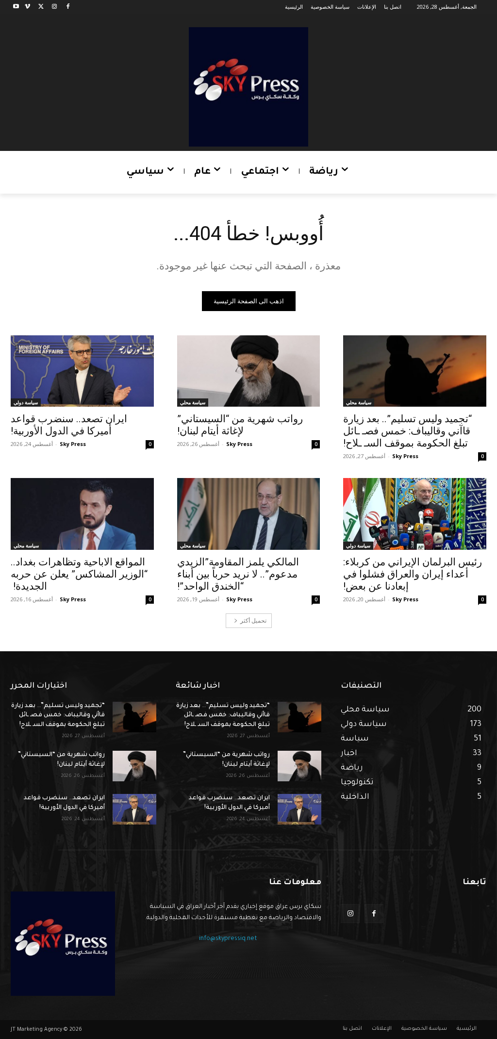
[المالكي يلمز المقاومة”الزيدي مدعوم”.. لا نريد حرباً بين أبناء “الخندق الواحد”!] (248, 513)
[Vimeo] (27, 7)
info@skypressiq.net (228, 939)
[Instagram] (54, 7)
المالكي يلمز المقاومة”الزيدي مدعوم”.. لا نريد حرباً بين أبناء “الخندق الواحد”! (238, 574)
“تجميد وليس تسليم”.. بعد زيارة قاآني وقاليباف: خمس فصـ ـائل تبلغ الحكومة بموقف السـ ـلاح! (407, 431)
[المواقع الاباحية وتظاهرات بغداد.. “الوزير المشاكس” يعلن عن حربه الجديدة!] (82, 513)
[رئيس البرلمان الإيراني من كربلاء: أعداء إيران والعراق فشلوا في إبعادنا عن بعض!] (414, 513)
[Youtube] (16, 7)
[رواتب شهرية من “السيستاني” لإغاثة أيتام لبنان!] (248, 371)
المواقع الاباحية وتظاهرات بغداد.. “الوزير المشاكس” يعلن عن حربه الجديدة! (79, 574)
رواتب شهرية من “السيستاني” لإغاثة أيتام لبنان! (240, 425)
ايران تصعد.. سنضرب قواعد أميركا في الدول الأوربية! (69, 425)
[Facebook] (67, 7)
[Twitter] (41, 7)
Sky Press (405, 456)
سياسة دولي (26, 402)
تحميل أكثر (253, 620)
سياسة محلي (358, 402)
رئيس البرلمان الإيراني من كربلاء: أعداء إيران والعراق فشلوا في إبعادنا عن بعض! (412, 574)
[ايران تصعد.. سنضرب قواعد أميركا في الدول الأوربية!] (82, 371)
